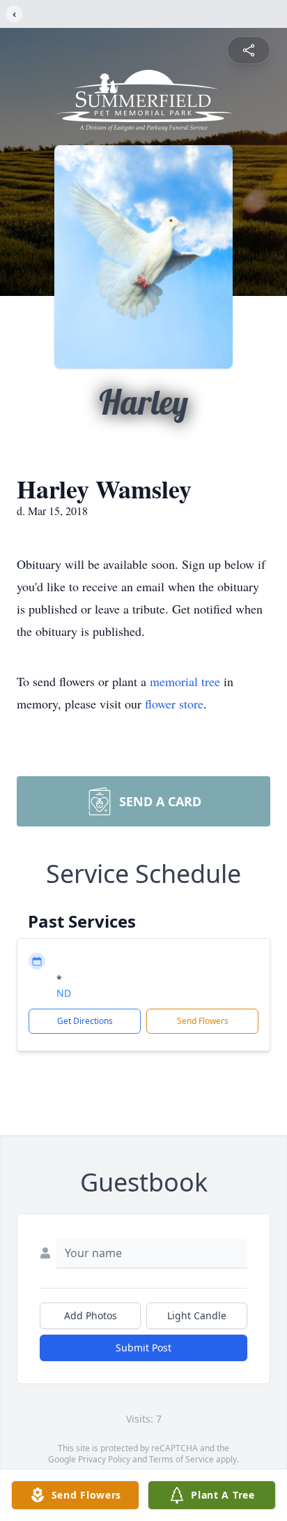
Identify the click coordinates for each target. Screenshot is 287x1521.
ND (63, 993)
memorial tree (185, 681)
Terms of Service (181, 1459)
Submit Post (143, 1347)
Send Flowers (202, 1021)
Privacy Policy (104, 1459)
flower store (174, 703)
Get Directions (85, 1021)
